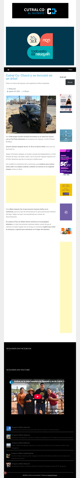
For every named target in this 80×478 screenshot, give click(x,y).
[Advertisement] (31, 189)
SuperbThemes (52, 475)
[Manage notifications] (5, 472)
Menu (70, 69)
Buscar (63, 77)
